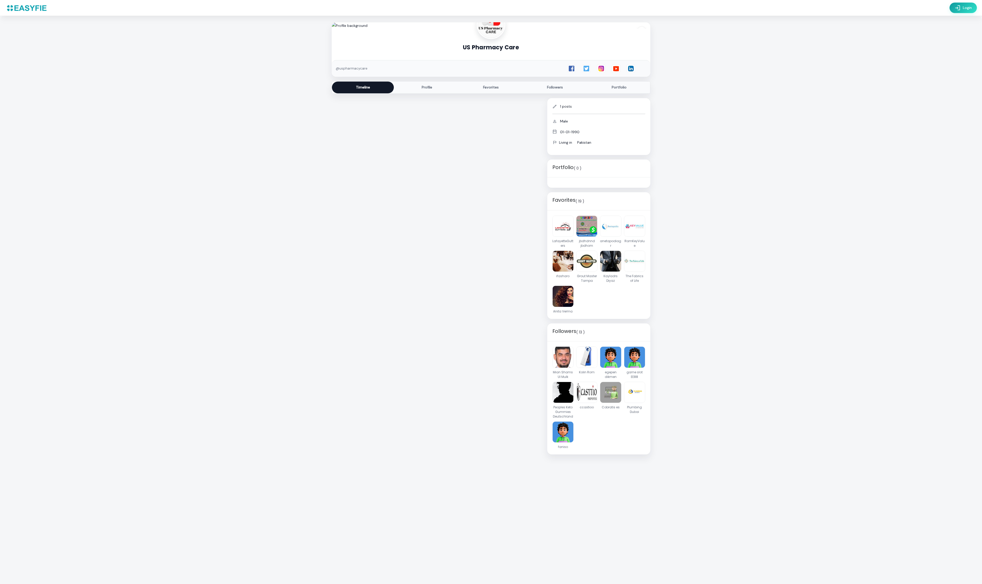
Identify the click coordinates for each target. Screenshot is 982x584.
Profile (427, 87)
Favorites (491, 87)
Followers (555, 87)
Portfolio (619, 87)
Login (963, 8)
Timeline (363, 87)
